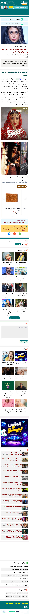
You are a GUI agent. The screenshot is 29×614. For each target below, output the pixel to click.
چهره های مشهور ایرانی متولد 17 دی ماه (21, 263)
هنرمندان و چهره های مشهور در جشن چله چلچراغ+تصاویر (8, 311)
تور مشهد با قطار (17, 596)
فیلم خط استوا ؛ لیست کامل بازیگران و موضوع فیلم (21, 278)
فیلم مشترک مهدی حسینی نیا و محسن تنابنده (8, 277)
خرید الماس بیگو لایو (21, 220)
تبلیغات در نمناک (10, 603)
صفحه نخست (24, 603)
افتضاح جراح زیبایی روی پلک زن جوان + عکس (21, 410)
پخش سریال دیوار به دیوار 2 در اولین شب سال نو (21, 310)
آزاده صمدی (18, 79)
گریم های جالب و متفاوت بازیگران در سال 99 (21, 294)
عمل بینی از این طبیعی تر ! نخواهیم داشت (8, 363)
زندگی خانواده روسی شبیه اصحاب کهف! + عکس (8, 378)
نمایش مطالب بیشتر (14, 318)
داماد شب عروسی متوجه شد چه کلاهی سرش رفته (21, 378)
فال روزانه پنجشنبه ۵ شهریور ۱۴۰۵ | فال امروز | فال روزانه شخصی (7, 393)
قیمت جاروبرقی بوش (11, 593)
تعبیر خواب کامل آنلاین (22, 593)
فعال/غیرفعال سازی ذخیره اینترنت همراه (20, 569)
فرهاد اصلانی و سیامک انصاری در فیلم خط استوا (8, 294)
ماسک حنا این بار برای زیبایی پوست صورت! (19, 566)
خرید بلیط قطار (8, 596)
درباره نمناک (17, 603)
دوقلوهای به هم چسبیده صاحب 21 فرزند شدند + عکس (14, 222)
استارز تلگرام (24, 596)
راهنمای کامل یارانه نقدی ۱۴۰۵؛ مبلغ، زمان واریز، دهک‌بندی (13, 229)
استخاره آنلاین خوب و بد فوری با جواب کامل (16, 227)
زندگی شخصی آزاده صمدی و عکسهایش (7, 263)
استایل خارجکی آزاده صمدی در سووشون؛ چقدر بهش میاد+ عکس (15, 50)
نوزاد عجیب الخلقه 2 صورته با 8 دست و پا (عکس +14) (21, 393)
